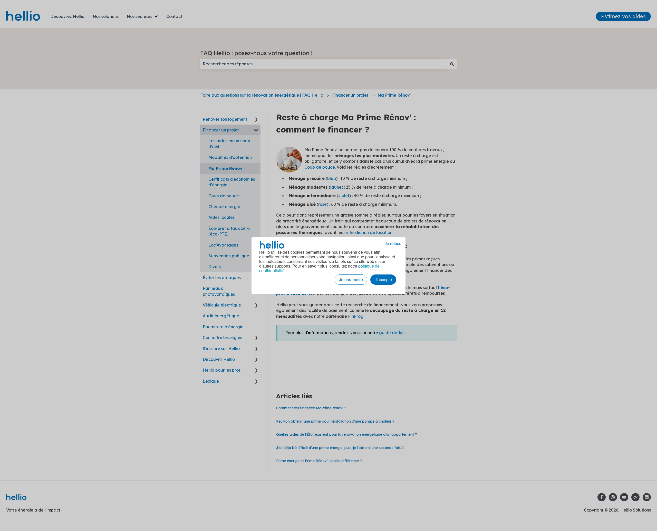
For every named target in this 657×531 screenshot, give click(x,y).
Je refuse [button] (393, 243)
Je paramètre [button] (351, 279)
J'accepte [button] (383, 279)
